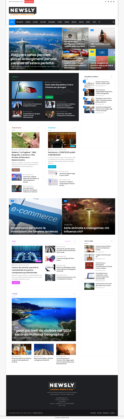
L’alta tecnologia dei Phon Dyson (65, 259)
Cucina (35, 22)
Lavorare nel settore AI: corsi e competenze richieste (66, 278)
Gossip (60, 22)
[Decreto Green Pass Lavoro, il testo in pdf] (89, 84)
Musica (74, 22)
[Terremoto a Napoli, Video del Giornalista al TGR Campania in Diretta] (17, 177)
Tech (94, 22)
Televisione (16, 128)
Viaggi (12, 30)
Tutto (63, 76)
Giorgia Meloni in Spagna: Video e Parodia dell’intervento (31, 115)
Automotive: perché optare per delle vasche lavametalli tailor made (66, 250)
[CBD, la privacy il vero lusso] (102, 38)
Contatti (99, 413)
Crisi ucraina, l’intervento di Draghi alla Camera (32, 105)
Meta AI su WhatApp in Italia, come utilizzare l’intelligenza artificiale (66, 269)
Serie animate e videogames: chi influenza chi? (86, 229)
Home (12, 22)
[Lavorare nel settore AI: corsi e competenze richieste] (50, 277)
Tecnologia (60, 241)
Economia (51, 22)
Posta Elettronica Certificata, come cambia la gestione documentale (102, 276)
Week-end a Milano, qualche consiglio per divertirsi (43, 359)
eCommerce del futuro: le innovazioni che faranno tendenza (34, 229)
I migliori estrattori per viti (103, 256)
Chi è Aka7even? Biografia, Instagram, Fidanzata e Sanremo (30, 190)
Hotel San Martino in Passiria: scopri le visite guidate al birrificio (21, 360)
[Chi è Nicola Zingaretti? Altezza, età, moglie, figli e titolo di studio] (89, 109)
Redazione (49, 82)
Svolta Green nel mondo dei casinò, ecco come (104, 284)
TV (99, 22)
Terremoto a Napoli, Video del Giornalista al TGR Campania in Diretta (31, 179)
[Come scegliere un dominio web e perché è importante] (102, 59)
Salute (81, 22)
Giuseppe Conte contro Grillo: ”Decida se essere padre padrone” (104, 100)
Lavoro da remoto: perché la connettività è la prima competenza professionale (25, 270)
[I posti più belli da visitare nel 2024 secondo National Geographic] (44, 319)
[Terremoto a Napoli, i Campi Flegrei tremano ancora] (53, 182)
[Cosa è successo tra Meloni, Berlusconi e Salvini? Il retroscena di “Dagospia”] (50, 104)
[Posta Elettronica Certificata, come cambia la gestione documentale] (89, 276)
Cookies (112, 413)
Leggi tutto (49, 97)
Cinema (28, 22)
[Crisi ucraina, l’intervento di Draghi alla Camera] (17, 104)
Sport (88, 22)
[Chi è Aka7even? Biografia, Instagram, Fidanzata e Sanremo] (17, 188)
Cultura (43, 22)
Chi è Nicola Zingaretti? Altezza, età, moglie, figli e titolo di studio (104, 109)
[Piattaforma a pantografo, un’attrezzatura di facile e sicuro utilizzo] (89, 265)
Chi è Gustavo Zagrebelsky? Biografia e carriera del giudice (104, 91)
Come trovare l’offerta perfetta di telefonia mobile (103, 248)
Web (65, 30)
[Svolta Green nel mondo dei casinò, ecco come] (89, 286)
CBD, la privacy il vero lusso (100, 45)
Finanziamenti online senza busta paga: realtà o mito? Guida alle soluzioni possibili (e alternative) (75, 63)
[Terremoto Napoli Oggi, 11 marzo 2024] (53, 174)
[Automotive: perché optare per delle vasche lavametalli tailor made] (50, 249)
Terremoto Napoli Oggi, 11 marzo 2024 (67, 174)
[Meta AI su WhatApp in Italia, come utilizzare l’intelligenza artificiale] (50, 267)
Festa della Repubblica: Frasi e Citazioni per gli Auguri (59, 86)
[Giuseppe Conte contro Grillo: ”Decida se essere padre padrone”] (89, 101)
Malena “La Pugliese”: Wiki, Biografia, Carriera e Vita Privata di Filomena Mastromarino (24, 156)
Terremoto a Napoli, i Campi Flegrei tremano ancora (67, 183)
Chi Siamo (93, 413)
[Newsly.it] (22, 11)
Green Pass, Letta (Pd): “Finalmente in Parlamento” (66, 114)
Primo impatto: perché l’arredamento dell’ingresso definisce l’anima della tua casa (74, 43)
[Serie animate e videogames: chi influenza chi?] (88, 216)
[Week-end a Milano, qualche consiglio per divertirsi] (44, 349)
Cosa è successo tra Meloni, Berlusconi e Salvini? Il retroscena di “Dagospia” (66, 105)
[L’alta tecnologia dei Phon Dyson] (50, 258)
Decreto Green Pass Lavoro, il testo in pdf (103, 83)
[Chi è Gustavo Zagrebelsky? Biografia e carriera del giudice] (89, 92)
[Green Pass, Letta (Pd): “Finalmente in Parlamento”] (50, 114)
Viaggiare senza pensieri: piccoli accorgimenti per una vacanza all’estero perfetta (34, 59)
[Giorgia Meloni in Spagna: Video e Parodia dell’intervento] (17, 114)
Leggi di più (68, 241)
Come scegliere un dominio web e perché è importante (102, 65)
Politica (15, 77)
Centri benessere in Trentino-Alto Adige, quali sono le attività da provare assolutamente (65, 361)
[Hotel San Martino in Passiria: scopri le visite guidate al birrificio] (21, 349)
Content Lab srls (37, 413)
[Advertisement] (80, 11)
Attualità (19, 22)
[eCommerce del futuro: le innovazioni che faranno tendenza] (35, 216)
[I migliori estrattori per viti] (89, 257)
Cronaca (51, 128)
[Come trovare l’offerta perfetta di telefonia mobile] (89, 248)
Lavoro (66, 22)
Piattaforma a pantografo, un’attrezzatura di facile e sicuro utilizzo (104, 265)
